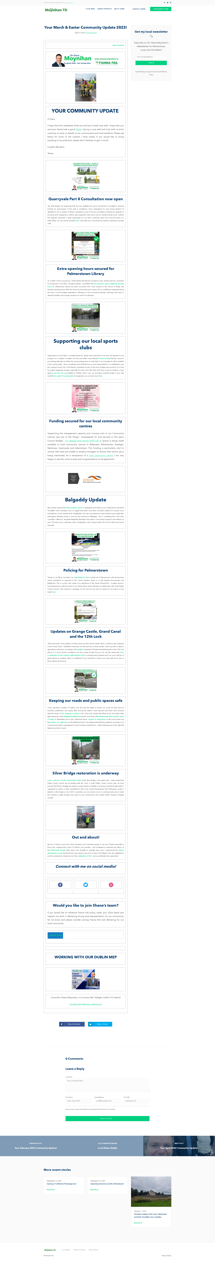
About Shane (119, 9)
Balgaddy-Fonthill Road (72, 716)
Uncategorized (91, 33)
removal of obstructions (97, 719)
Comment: (69, 1077)
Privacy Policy (166, 1255)
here (77, 221)
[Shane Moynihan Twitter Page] (167, 2)
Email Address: (99, 1097)
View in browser (118, 45)
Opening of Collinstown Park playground (61, 1184)
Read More (51, 1190)
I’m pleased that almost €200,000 (82, 441)
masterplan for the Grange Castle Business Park (66, 655)
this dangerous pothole (70, 713)
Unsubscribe (76, 1004)
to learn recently (104, 358)
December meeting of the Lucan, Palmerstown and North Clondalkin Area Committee (150, 1215)
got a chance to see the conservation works (64, 780)
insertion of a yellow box (59, 722)
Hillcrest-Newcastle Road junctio (106, 716)
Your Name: (69, 1097)
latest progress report (74, 508)
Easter (79, 129)
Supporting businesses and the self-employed (107, 1184)
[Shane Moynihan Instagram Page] (170, 2)
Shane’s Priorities (104, 9)
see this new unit (60, 373)
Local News (90, 9)
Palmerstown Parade (58, 850)
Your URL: (127, 1097)
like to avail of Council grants (62, 376)
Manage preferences (92, 1004)
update (80, 649)
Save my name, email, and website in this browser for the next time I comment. (90, 1109)
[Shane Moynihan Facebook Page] (164, 2)
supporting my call (81, 577)
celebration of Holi (84, 856)
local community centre (101, 456)
